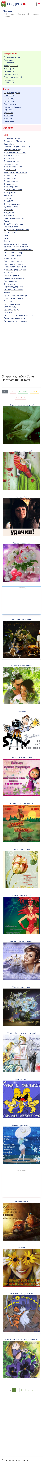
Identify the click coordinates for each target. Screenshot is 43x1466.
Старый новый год (12, 150)
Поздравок (8, 11)
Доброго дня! (10, 258)
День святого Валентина (15, 152)
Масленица (9, 215)
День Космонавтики (13, 190)
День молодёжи (11, 181)
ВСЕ (5, 391)
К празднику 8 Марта (13, 155)
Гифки (6, 135)
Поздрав (16, 4)
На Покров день (11, 232)
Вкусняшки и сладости (14, 318)
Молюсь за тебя (11, 207)
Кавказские (9, 121)
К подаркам (9, 68)
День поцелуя (10, 184)
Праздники (9, 80)
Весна (6, 235)
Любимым (8, 60)
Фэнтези (8, 312)
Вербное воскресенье (14, 218)
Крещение (8, 210)
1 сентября (8, 198)
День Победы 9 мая (13, 167)
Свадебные (9, 144)
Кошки (7, 292)
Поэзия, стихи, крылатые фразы (18, 315)
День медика (10, 178)
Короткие (8, 110)
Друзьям (8, 118)
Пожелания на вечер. (13, 252)
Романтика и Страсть (13, 298)
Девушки (8, 301)
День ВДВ (8, 201)
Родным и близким (12, 107)
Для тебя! (8, 272)
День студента (11, 187)
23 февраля (9, 158)
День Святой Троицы (13, 224)
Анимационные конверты (15, 321)
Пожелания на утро (12, 255)
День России (10, 170)
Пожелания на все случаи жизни (18, 250)
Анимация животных (13, 289)
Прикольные (9, 101)
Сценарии (8, 127)
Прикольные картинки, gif (15, 295)
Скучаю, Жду (10, 307)
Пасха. (7, 221)
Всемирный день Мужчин (15, 172)
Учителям (8, 195)
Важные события (11, 74)
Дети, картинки (11, 284)
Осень (7, 241)
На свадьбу (9, 63)
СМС (13, 391)
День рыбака (10, 192)
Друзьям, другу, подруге (15, 269)
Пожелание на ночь (13, 261)
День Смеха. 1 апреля (13, 161)
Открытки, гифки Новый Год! (17, 147)
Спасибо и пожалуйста (14, 278)
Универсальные (11, 66)
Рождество (9, 212)
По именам (9, 71)
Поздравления (10, 53)
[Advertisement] (21, 350)
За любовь (8, 115)
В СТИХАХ (23, 391)
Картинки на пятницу (14, 264)
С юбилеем (9, 83)
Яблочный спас (11, 227)
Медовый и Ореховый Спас (16, 230)
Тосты (6, 89)
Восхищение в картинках (15, 244)
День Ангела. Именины (14, 141)
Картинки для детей (13, 287)
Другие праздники (12, 204)
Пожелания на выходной (15, 267)
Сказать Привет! (11, 275)
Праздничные (10, 104)
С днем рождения (12, 57)
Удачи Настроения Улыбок (16, 247)
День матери (10, 175)
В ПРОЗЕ (34, 391)
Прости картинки (12, 304)
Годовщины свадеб (13, 77)
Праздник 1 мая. (11, 164)
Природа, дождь (11, 309)
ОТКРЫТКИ (20, 397)
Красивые (8, 113)
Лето (6, 238)
